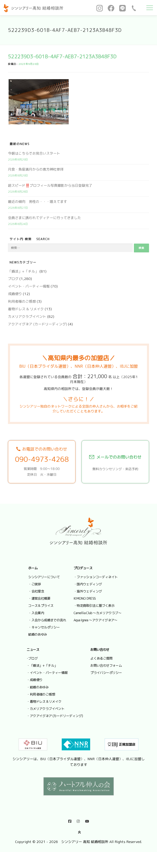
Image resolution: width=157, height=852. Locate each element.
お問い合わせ (99, 649)
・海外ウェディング (88, 591)
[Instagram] (99, 7)
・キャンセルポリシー (44, 627)
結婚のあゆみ (37, 634)
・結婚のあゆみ (38, 687)
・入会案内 (36, 613)
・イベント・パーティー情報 (47, 672)
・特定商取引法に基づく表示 (94, 605)
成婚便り (15, 293)
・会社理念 (36, 591)
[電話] (134, 7)
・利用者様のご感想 (41, 694)
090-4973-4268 (42, 459)
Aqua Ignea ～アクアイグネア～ (95, 620)
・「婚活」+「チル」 (42, 665)
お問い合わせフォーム (106, 665)
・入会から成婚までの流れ (47, 620)
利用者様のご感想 (22, 301)
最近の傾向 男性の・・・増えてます (37, 201)
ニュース (33, 649)
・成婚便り (34, 680)
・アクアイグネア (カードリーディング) (55, 716)
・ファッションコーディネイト (96, 577)
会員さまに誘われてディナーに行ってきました (44, 217)
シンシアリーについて (44, 577)
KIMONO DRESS (85, 598)
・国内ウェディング (88, 584)
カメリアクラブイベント (27, 316)
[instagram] (78, 820)
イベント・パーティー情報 (29, 286)
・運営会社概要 (39, 598)
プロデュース (83, 568)
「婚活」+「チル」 (23, 271)
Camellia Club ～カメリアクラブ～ (97, 613)
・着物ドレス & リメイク (44, 701)
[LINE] (122, 7)
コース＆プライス (40, 605)
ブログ (13, 278)
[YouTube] (87, 820)
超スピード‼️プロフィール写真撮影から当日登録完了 (50, 185)
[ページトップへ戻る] (78, 831)
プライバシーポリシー (106, 672)
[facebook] (69, 820)
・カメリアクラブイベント (45, 708)
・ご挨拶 (34, 584)
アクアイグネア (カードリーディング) (37, 324)
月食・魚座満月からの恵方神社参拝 (36, 169)
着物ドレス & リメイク (26, 309)
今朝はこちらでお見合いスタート (34, 153)
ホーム (33, 568)
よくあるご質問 (101, 658)
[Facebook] (111, 7)
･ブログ (32, 658)
